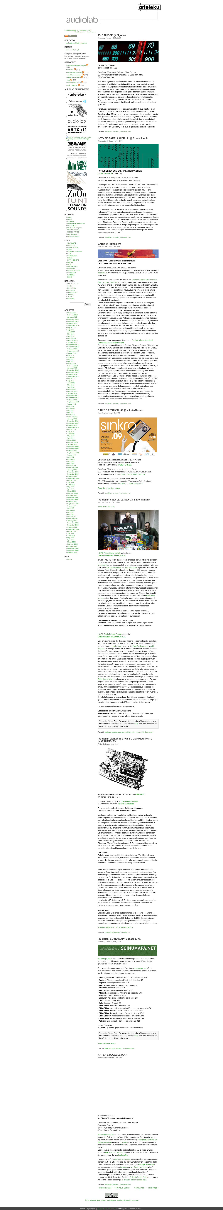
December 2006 (73, 523)
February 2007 (72, 518)
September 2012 (73, 376)
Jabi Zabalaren (131, 568)
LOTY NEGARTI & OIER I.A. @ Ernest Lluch (123, 138)
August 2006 (71, 531)
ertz (68, 80)
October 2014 (72, 323)
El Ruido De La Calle (114, 1152)
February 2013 (72, 366)
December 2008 (73, 472)
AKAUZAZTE (71, 243)
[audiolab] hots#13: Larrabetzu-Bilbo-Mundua (124, 499)
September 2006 (73, 529)
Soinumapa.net (104, 959)
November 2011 (72, 397)
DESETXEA (71, 288)
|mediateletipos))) (73, 236)
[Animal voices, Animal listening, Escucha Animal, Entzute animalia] (77, 196)
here (136, 724)
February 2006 (72, 544)
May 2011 (70, 410)
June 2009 (71, 459)
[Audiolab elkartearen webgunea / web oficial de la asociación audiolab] (77, 124)
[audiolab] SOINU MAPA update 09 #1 (119, 939)
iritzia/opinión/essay (74, 82)
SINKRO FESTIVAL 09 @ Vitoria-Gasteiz (121, 410)
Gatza (69, 249)
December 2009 (73, 446)
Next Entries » (140, 1188)
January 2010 (72, 444)
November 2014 (73, 321)
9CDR (69, 217)
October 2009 (72, 451)
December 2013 (73, 344)
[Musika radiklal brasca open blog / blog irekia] (77, 151)
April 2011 (70, 412)
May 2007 (70, 512)
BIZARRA (70, 221)
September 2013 (73, 351)
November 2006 (73, 525)
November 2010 (73, 423)
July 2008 (70, 482)
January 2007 (72, 521)
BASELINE (71, 245)
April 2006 (70, 540)
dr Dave (100, 1209)
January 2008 (72, 495)
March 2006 (71, 542)
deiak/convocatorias (74, 75)
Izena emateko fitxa (106, 927)
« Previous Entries (121, 1188)
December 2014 (73, 319)
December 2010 (73, 421)
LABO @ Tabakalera (109, 244)
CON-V (69, 286)
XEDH (69, 277)
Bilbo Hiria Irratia (105, 679)
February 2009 (72, 468)
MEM (69, 264)
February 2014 (72, 340)
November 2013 (73, 347)
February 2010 (72, 442)
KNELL (69, 258)
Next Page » (153, 1188)
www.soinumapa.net (106, 1043)
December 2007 (73, 497)
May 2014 (70, 334)
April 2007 (70, 514)
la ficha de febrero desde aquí (134, 1180)
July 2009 (70, 457)
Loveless (124, 1142)
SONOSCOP (71, 273)
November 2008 (73, 474)
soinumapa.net (140, 968)
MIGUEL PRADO (73, 232)
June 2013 (71, 357)
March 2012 (71, 389)
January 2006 (72, 546)
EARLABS (71, 290)
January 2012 (72, 393)
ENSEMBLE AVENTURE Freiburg (131, 474)
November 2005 (73, 550)
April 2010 (70, 438)
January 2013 (72, 368)
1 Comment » (125, 932)
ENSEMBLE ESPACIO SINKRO (130, 484)
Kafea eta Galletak (105, 1135)
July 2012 (70, 381)
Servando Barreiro (130, 801)
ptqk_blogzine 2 (73, 234)
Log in (69, 559)
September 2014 (73, 325)
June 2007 (71, 510)
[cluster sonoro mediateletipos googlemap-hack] (77, 103)
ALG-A (69, 219)
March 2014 (71, 338)
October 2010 (72, 425)
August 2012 (71, 378)
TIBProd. (70, 294)
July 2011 (70, 406)
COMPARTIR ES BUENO (76, 223)
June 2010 (71, 434)
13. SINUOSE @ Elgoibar (112, 35)
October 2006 (72, 527)
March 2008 (71, 491)
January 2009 (72, 470)
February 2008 (72, 493)
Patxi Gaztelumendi (113, 568)
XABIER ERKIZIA (125, 465)
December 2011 (72, 395)
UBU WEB (70, 299)
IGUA (69, 253)
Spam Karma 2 (110, 1209)
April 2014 (70, 336)
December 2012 (73, 370)
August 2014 (71, 327)
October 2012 (72, 374)
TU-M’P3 (70, 296)
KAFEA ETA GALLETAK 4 (113, 1055)
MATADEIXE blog (73, 230)
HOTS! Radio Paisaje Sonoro (110, 634)
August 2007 (71, 506)
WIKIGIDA (70, 275)
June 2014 (71, 332)
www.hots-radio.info (106, 506)
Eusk (72, 50)
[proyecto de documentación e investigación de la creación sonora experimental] (77, 210)
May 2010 (70, 436)
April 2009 (70, 463)
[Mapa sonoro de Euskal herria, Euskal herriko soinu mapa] (77, 169)
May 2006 (70, 538)
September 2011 (73, 402)
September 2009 (73, 453)
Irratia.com (102, 565)
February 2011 (72, 417)
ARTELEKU (140, 794)
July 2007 (70, 508)
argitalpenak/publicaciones (114, 732)
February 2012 (72, 391)
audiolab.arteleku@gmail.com (76, 43)
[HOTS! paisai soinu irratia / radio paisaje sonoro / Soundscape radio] (79, 140)
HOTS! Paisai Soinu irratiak (109, 553)
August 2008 (71, 480)
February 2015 (72, 315)
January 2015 (72, 317)
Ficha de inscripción (124, 927)
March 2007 (71, 516)
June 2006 (71, 535)
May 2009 (70, 461)
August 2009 (71, 455)
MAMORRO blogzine (74, 228)
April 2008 (70, 489)
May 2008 (70, 487)
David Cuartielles (126, 804)
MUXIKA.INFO (72, 266)
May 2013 (70, 359)
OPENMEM (71, 268)
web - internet (136, 732)
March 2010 (71, 440)
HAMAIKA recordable (74, 251)
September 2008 (73, 478)
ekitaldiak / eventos (111, 131)
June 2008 (71, 484)
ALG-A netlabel (72, 284)
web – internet (72, 85)
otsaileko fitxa (122, 1155)
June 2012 (71, 383)
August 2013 (71, 353)
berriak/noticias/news (112, 932)
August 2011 (71, 404)
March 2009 (71, 465)
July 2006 (70, 533)
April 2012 (70, 387)
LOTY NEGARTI (105, 173)
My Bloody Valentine (139, 1167)
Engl (77, 50)
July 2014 (70, 330)
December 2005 (73, 548)
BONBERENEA (72, 247)
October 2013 (72, 349)
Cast (67, 50)
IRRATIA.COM (72, 256)
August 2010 (71, 429)
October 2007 (72, 501)
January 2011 (72, 419)
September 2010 (73, 427)
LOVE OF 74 (71, 225)
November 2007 (73, 499)
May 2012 (70, 385)
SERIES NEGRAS (73, 270)
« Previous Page (105, 1188)
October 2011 (72, 400)
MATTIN (70, 262)
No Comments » (125, 131)
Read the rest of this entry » (109, 488)
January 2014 (72, 342)
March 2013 (71, 364)
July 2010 (70, 431)
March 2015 (71, 313)
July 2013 (70, 355)
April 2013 (70, 361)
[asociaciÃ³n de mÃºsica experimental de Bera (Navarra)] (77, 133)
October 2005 (72, 552)
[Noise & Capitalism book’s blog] (77, 158)
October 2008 (72, 476)
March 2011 (71, 414)
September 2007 (73, 504)
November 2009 (73, 448)
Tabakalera (102, 273)
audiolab (128, 732)
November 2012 (73, 372)
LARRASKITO (72, 292)
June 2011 (71, 408)
